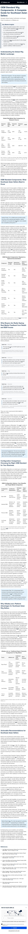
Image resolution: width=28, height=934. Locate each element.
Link (17, 850)
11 (16, 722)
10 (19, 403)
